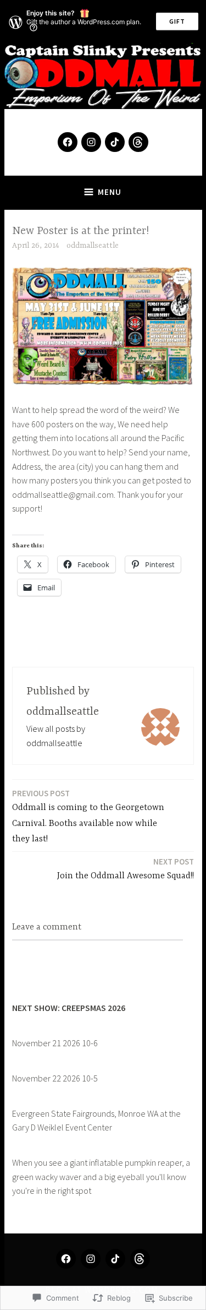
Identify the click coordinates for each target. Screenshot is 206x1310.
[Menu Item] (67, 142)
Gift (177, 21)
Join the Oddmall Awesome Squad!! (125, 868)
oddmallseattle (92, 245)
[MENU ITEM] (65, 1258)
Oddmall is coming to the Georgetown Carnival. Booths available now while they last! (88, 816)
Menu (109, 192)
